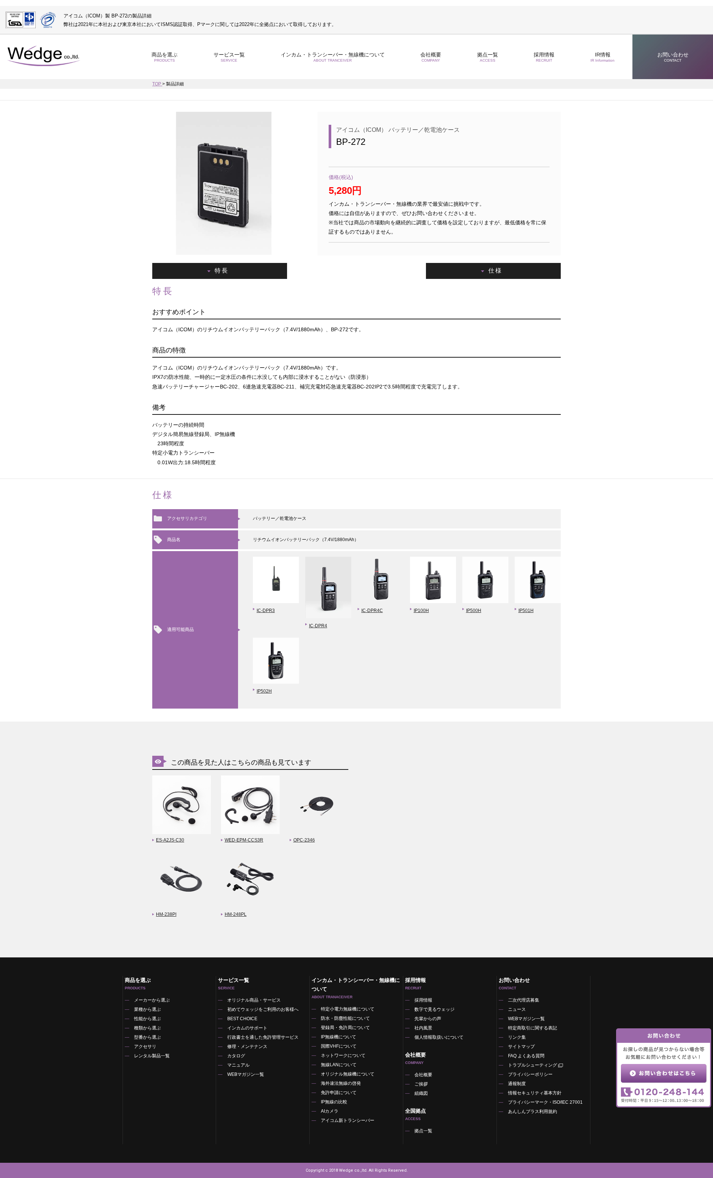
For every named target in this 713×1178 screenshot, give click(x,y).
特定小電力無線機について (347, 1009)
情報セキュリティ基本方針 (534, 1093)
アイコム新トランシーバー (347, 1120)
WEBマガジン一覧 (245, 1074)
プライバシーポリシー (530, 1074)
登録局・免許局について (345, 1027)
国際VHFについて (338, 1046)
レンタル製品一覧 (152, 1055)
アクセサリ (145, 1046)
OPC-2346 (304, 840)
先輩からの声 (427, 1018)
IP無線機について (338, 1036)
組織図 (421, 1093)
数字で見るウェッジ (434, 1009)
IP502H (264, 691)
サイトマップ (521, 1046)
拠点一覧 (487, 57)
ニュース (517, 1009)
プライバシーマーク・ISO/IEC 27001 (545, 1102)
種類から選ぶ (147, 1028)
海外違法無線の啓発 (341, 1083)
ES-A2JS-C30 (170, 840)
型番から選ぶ (147, 1037)
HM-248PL (236, 914)
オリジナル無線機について (347, 1074)
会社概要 (423, 1074)
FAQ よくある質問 (526, 1055)
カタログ (236, 1055)
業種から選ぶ (147, 1009)
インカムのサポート (247, 1028)
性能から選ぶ (147, 1018)
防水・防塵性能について (345, 1018)
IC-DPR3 (266, 610)
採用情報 (544, 57)
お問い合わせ (672, 57)
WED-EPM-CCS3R (244, 840)
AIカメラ (329, 1111)
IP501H (526, 610)
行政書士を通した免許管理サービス (263, 1037)
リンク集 (517, 1037)
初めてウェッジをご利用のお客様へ (263, 1009)
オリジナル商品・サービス (254, 1000)
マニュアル (238, 1065)
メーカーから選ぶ (152, 1000)
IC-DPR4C (372, 610)
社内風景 (423, 1028)
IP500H (473, 610)
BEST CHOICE (242, 1018)
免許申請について (338, 1092)
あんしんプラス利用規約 (532, 1111)
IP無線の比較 (334, 1101)
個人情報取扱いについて (438, 1037)
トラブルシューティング (532, 1065)
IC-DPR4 (318, 625)
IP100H (421, 610)
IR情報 (602, 57)
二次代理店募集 (523, 1000)
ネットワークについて (343, 1055)
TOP (157, 84)
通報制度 (517, 1083)
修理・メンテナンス (247, 1046)
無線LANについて (338, 1064)
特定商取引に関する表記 (532, 1028)
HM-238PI (166, 914)
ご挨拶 (421, 1084)
